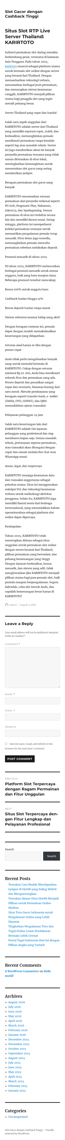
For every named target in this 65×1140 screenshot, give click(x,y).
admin (13, 604)
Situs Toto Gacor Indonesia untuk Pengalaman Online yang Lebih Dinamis (30, 917)
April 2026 (15, 1020)
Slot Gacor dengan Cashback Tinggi (23, 14)
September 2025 (19, 1053)
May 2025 (14, 1072)
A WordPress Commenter (22, 971)
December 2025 (18, 1039)
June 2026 (15, 1011)
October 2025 (17, 1048)
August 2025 (16, 1058)
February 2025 (18, 1086)
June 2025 (15, 1067)
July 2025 (14, 1062)
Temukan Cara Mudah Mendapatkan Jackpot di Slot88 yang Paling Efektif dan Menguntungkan (32, 889)
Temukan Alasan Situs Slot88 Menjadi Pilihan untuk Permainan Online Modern (33, 903)
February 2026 (18, 1030)
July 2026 (14, 1007)
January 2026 (17, 1034)
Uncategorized (18, 1116)
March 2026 (16, 1025)
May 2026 (15, 1016)
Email (10, 710)
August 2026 (16, 1002)
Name (10, 694)
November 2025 (19, 1044)
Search (9, 849)
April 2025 (15, 1076)
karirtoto (11, 66)
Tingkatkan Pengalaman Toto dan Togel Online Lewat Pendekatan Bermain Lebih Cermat (31, 931)
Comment (12, 644)
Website (10, 726)
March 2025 (16, 1081)
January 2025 (17, 1090)
